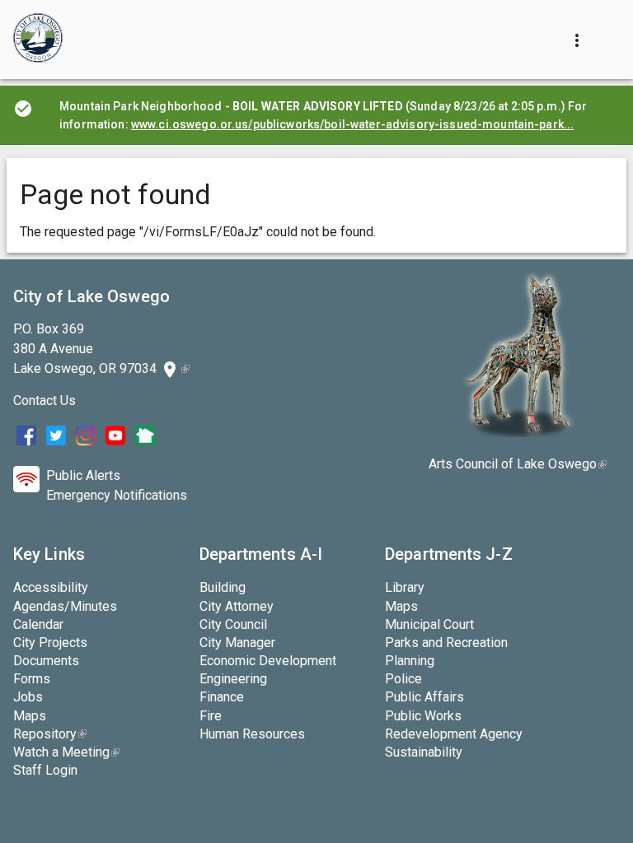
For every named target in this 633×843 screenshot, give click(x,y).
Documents (46, 660)
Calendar (38, 624)
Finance (221, 697)
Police (403, 679)
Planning (409, 660)
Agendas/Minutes (65, 606)
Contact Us (44, 400)
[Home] (38, 39)
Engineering (233, 679)
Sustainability (423, 752)
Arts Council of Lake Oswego (518, 464)
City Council (233, 624)
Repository (50, 734)
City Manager (237, 642)
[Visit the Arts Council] (518, 432)
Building (222, 587)
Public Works (423, 716)
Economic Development (267, 660)
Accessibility (50, 587)
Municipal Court (429, 624)
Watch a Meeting (66, 752)
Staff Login (45, 770)
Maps (29, 716)
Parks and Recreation (446, 642)
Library (404, 587)
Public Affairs (424, 697)
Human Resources (252, 734)
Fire (210, 716)
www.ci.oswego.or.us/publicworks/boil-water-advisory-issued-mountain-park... (352, 124)
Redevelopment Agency (454, 734)
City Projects (50, 642)
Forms (31, 679)
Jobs (28, 697)
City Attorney (236, 606)
